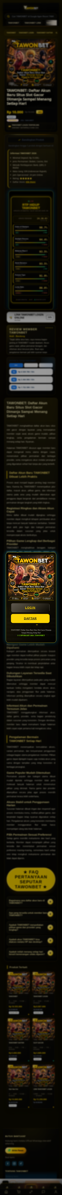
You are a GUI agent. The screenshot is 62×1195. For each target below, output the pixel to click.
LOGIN (30, 607)
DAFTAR (30, 618)
